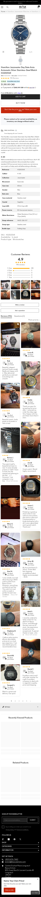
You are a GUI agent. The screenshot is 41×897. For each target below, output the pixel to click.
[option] (20, 34)
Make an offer (9, 890)
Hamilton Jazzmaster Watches (18, 11)
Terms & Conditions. (23, 829)
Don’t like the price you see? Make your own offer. (21, 109)
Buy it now (20, 103)
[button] (20, 87)
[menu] (2, 7)
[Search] (7, 7)
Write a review (19, 305)
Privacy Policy (10, 829)
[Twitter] (20, 839)
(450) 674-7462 (11, 859)
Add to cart (20, 97)
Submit (33, 820)
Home (3, 11)
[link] (10, 750)
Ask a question (20, 310)
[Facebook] (3, 839)
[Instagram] (8, 839)
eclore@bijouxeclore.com (15, 862)
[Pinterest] (14, 839)
